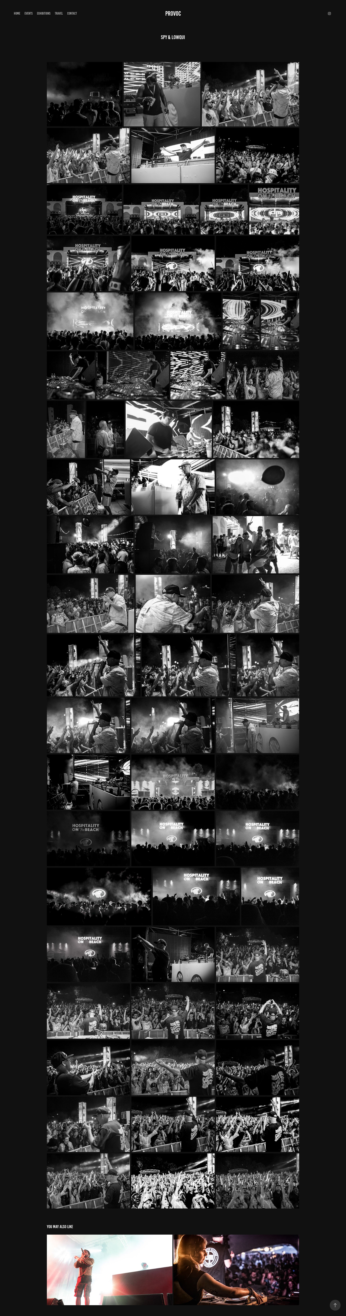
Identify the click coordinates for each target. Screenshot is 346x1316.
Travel (59, 13)
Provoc (173, 13)
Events (29, 13)
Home (17, 13)
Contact (72, 13)
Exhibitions (43, 13)
